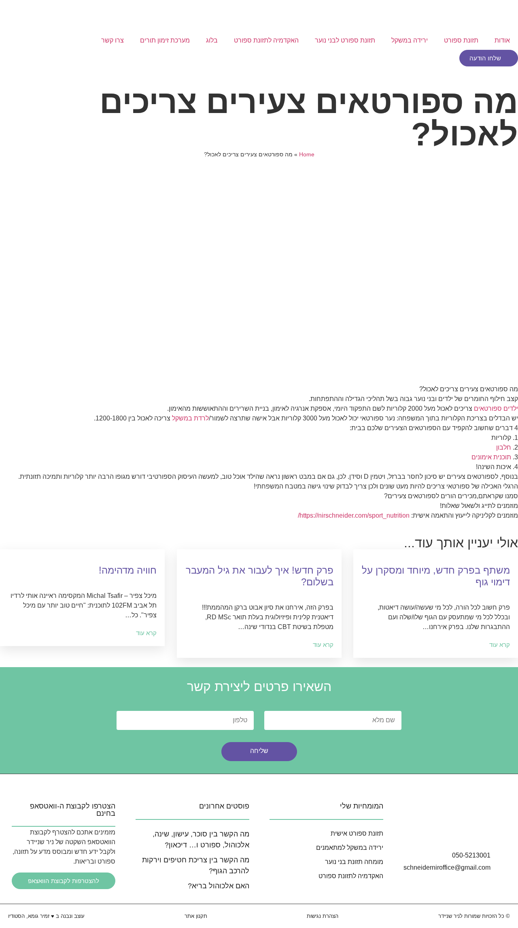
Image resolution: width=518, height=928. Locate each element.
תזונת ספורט (461, 40)
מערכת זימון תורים (165, 40)
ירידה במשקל (409, 40)
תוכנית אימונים (491, 457)
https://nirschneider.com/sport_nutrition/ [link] (354, 515)
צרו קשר (112, 40)
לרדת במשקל (190, 418)
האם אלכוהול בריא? (218, 886)
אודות (502, 40)
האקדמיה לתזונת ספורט (266, 40)
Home (306, 154)
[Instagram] (438, 831)
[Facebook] (460, 831)
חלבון (503, 447)
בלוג (212, 40)
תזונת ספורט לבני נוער (345, 40)
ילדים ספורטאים (496, 408)
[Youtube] (483, 831)
